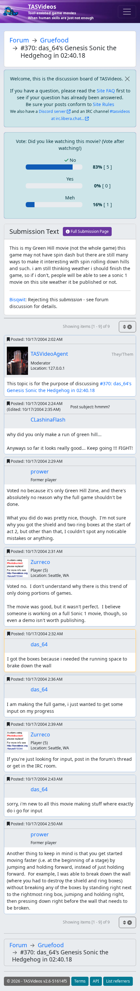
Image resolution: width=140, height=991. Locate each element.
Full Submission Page (89, 231)
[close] (127, 78)
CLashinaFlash (48, 419)
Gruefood (54, 40)
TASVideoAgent (49, 353)
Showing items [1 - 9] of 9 (86, 326)
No (72, 160)
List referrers (118, 981)
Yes (70, 179)
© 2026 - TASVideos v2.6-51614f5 (37, 981)
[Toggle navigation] (127, 11)
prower (40, 471)
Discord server (52, 111)
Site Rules (103, 104)
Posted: (36, 339)
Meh (70, 198)
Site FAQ (106, 91)
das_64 (39, 644)
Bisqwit (17, 299)
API (96, 981)
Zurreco (40, 562)
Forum (19, 40)
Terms (80, 981)
